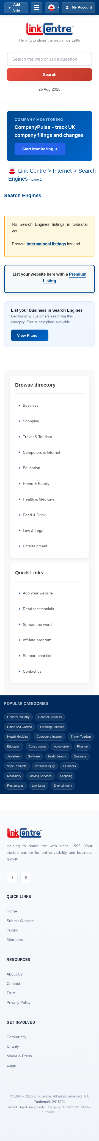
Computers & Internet (41, 452)
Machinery (14, 776)
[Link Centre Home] (49, 29)
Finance (82, 746)
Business (30, 405)
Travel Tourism (81, 736)
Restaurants (15, 785)
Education (31, 468)
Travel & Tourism (37, 436)
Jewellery (13, 756)
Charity (13, 1046)
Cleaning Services (52, 727)
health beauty (57, 756)
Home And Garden (19, 727)
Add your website (38, 593)
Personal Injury (45, 766)
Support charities (37, 655)
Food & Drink (34, 515)
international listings (46, 243)
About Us (15, 974)
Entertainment (35, 546)
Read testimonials (38, 609)
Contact (13, 983)
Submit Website (20, 921)
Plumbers (69, 766)
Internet (62, 171)
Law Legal (38, 785)
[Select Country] (13, 171)
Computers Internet (49, 736)
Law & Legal (33, 530)
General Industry (18, 717)
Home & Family (36, 483)
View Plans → (29, 335)
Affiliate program (37, 640)
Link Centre (32, 171)
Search (49, 74)
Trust (11, 993)
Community (16, 1037)
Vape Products (17, 766)
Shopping (31, 421)
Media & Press (19, 1056)
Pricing (12, 930)
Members (15, 939)
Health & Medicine (38, 499)
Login (11, 1065)
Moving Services (40, 776)
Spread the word (37, 624)
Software (34, 756)
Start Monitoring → (40, 148)
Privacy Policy (19, 1002)
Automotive (61, 746)
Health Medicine (17, 736)
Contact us (32, 671)
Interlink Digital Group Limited (26, 1107)
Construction (37, 746)
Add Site (16, 7)
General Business (50, 717)
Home (12, 911)
